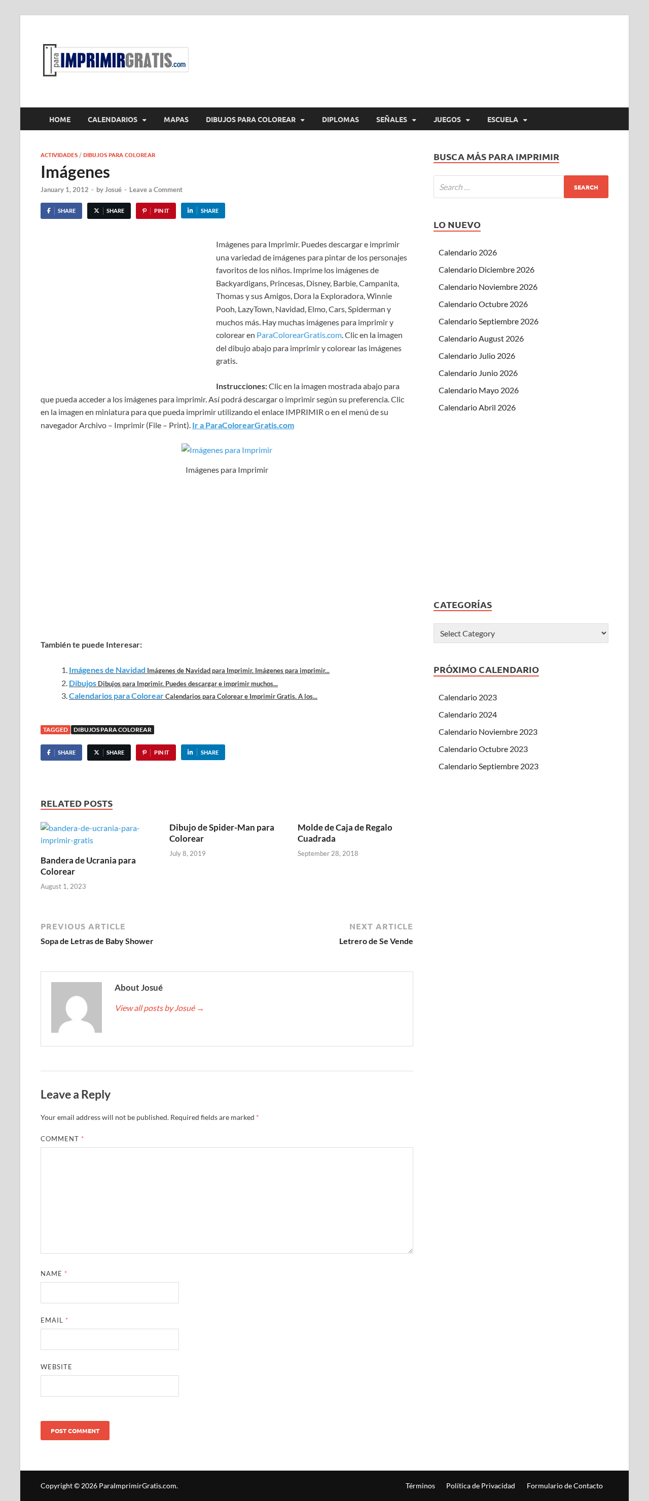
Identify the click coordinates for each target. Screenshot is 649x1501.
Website (57, 1367)
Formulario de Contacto (565, 1485)
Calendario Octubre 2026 (483, 304)
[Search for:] (521, 186)
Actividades (59, 155)
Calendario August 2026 (481, 338)
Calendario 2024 (468, 714)
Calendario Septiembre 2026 (488, 321)
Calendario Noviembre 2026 (488, 286)
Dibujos (82, 683)
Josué (113, 189)
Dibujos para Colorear (251, 119)
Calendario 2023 (468, 697)
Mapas (176, 119)
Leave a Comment (156, 189)
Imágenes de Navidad (107, 669)
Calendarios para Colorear (116, 695)
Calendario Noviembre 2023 (488, 731)
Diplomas (340, 119)
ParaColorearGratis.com (299, 335)
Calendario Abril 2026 (477, 407)
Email (54, 1320)
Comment (62, 1139)
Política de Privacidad (480, 1485)
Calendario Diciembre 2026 (486, 269)
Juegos (447, 119)
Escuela (502, 119)
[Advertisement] (126, 314)
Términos (420, 1485)
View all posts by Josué (159, 1007)
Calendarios (112, 119)
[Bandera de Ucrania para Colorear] (98, 837)
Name (54, 1273)
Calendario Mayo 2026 (479, 390)
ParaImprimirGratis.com (137, 1485)
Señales (391, 119)
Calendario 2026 (468, 252)
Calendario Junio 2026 (478, 373)
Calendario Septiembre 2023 (488, 766)
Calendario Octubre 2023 (483, 749)
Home (59, 119)
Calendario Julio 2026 (477, 355)
